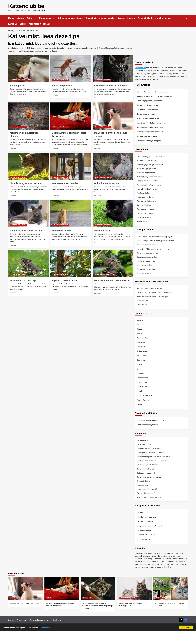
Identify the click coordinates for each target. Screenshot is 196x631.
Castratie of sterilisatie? (146, 213)
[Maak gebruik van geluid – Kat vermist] (113, 116)
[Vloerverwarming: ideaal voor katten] (25, 588)
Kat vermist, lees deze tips (18, 79)
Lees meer (13, 98)
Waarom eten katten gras (146, 201)
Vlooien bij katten (143, 193)
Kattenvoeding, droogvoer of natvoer (151, 156)
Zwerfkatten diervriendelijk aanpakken (152, 92)
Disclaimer (57, 620)
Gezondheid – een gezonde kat (100, 18)
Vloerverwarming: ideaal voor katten (24, 603)
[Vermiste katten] (113, 213)
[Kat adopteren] (28, 68)
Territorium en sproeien (146, 261)
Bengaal (140, 329)
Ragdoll (139, 369)
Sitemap (11, 620)
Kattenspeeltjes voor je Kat (148, 105)
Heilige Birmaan (143, 351)
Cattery (30, 18)
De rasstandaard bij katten (147, 425)
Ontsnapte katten (61, 230)
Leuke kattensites (144, 539)
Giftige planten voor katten (148, 118)
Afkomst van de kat (144, 265)
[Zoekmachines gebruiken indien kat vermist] (70, 116)
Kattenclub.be (26, 6)
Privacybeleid (22, 620)
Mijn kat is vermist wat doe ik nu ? (150, 127)
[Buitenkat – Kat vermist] (113, 166)
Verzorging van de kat (145, 197)
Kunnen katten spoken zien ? (147, 245)
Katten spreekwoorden (146, 114)
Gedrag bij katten (126, 18)
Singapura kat (142, 382)
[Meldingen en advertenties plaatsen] (28, 116)
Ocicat (139, 364)
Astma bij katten (143, 221)
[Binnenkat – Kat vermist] (70, 166)
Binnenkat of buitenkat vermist (26, 230)
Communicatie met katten (147, 257)
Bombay (140, 333)
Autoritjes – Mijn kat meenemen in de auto (153, 123)
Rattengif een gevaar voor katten (150, 132)
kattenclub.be (140, 68)
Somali (139, 391)
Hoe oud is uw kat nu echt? (147, 136)
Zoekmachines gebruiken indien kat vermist (153, 457)
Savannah (140, 373)
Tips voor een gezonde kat (147, 209)
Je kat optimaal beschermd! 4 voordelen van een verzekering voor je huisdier (97, 605)
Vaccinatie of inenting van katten (149, 185)
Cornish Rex (141, 347)
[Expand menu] (35, 18)
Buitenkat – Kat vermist (107, 183)
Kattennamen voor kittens (70, 18)
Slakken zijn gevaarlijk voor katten (150, 101)
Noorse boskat (142, 360)
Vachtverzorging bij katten (147, 169)
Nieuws (20, 18)
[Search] (186, 18)
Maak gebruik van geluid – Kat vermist (152, 461)
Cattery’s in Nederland (147, 517)
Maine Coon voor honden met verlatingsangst (154, 237)
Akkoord (185, 627)
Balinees (140, 324)
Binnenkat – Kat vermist (65, 183)
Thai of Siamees (143, 400)
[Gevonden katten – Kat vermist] (113, 68)
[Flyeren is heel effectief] (70, 263)
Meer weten (45, 627)
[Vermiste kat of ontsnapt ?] (28, 263)
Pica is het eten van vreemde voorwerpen (152, 296)
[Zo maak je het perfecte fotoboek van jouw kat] (170, 588)
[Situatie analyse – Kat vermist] (28, 166)
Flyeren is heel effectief (64, 280)
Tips (29, 79)
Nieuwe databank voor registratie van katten (154, 96)
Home (11, 18)
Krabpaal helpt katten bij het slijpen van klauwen (155, 241)
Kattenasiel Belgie (17, 24)
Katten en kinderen (144, 205)
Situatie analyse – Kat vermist (26, 183)
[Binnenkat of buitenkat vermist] (28, 213)
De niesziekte (142, 305)
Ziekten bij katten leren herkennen (154, 18)
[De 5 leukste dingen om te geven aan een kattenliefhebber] (61, 588)
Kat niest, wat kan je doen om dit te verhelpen (154, 292)
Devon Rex (141, 342)
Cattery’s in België (145, 521)
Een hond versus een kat (146, 269)
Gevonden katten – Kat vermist (111, 85)
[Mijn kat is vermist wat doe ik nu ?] (113, 263)
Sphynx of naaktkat (144, 395)
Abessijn (140, 320)
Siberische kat (142, 378)
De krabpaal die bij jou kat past (149, 141)
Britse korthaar (143, 338)
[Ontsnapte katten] (70, 213)
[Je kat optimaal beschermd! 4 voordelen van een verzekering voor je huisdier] (98, 588)
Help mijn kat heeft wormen (147, 189)
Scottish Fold (142, 387)
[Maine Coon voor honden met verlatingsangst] (134, 588)
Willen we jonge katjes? (146, 173)
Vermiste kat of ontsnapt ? (24, 280)
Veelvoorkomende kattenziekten (149, 288)
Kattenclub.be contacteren (40, 620)
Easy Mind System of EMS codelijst (150, 420)
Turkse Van (141, 404)
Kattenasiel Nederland (39, 24)
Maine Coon (141, 356)
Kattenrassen (45, 18)
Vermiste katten (102, 230)
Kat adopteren (17, 85)
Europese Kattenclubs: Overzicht (150, 526)
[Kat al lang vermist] (70, 68)
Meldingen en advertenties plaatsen (150, 453)
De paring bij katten (144, 217)
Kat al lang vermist (62, 85)
